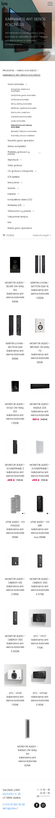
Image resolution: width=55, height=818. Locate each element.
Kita (9, 222)
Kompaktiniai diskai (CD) (20, 199)
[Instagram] (43, 805)
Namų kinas (13, 182)
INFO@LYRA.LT (10, 808)
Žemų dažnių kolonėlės (21, 104)
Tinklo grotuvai (15, 165)
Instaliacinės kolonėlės (21, 116)
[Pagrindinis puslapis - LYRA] (4, 4)
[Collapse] (26, 84)
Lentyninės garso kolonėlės (23, 95)
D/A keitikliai (14, 176)
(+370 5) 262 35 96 (14, 804)
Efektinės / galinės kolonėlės (24, 108)
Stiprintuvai (13, 159)
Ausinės (11, 188)
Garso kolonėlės (16, 84)
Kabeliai (12, 194)
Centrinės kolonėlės (20, 99)
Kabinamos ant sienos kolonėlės (21, 126)
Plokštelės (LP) (14, 205)
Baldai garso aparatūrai (20, 228)
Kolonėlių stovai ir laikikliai (23, 135)
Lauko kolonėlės (18, 121)
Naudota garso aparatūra (21, 140)
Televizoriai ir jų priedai (19, 211)
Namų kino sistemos (20, 112)
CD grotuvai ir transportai (20, 171)
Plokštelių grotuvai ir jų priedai (19, 153)
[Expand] (39, 153)
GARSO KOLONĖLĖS (27, 70)
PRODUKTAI (8, 70)
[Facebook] (36, 805)
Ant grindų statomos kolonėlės (20, 90)
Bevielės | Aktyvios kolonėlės (24, 131)
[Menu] (50, 4)
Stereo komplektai (17, 146)
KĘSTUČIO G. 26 (11, 794)
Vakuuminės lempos (18, 216)
